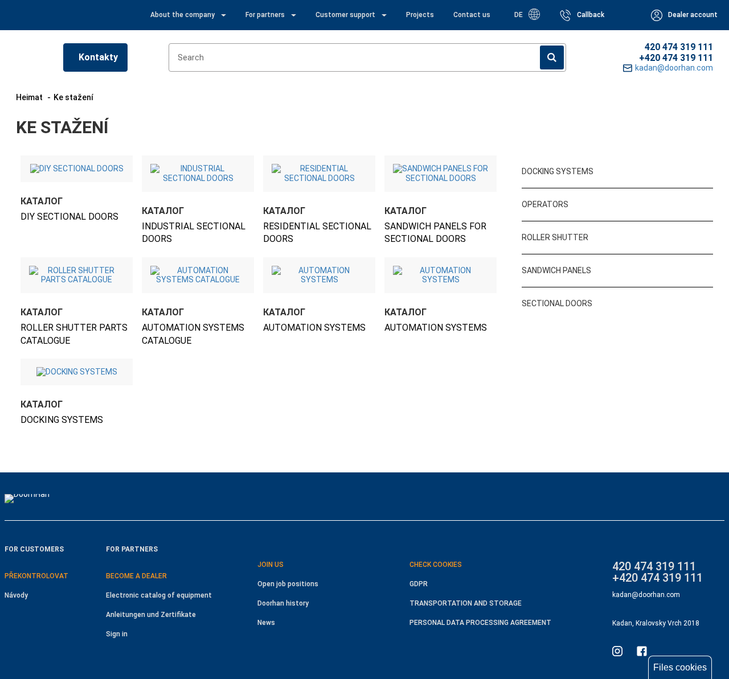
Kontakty (98, 57)
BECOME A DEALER (136, 576)
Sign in (117, 634)
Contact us (471, 15)
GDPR (418, 584)
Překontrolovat (36, 576)
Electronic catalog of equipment (159, 595)
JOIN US (270, 565)
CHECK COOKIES (435, 565)
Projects (420, 15)
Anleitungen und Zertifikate (151, 615)
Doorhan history (283, 603)
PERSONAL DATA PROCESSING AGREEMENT (480, 623)
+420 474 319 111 (676, 57)
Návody (16, 595)
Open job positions (287, 584)
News (266, 623)
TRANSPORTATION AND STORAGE (465, 603)
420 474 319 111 (679, 47)
